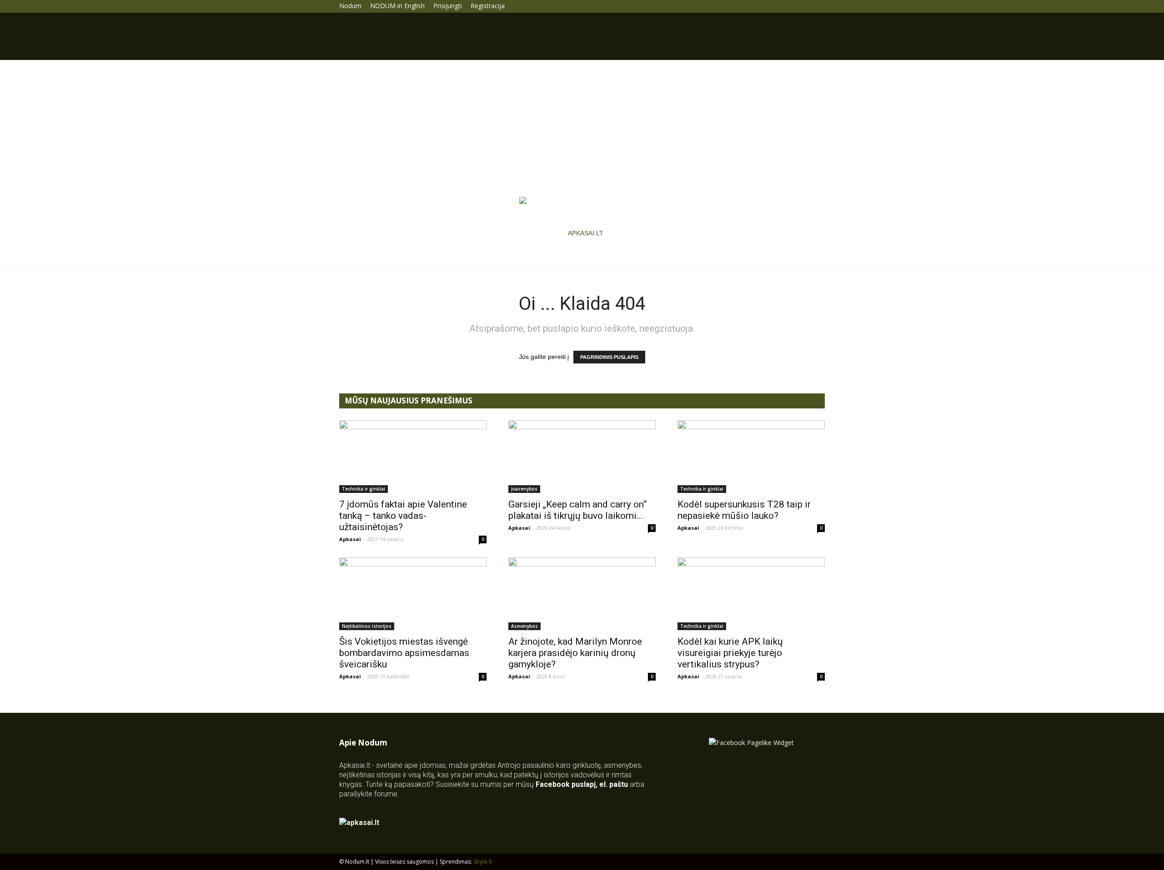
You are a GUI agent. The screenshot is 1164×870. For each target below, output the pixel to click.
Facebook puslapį (566, 784)
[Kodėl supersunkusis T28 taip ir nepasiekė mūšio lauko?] (751, 456)
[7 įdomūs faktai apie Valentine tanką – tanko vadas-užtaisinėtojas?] (413, 456)
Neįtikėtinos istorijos (366, 626)
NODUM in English (397, 5)
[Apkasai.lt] (582, 233)
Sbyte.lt (482, 861)
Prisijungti (447, 5)
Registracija (488, 5)
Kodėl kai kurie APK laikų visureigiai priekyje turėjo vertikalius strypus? (730, 653)
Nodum (350, 5)
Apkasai (350, 539)
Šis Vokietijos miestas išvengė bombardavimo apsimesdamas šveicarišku (404, 653)
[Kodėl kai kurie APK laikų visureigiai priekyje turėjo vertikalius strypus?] (751, 593)
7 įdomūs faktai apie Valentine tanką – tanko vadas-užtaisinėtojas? (403, 515)
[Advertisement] (582, 128)
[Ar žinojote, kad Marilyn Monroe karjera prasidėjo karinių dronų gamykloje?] (582, 593)
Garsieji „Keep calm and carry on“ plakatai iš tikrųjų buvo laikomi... (577, 510)
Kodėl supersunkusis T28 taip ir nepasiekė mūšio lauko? (744, 510)
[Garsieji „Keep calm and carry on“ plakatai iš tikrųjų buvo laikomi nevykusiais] (582, 456)
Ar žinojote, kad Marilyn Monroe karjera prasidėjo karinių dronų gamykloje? (575, 653)
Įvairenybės (524, 489)
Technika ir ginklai (363, 489)
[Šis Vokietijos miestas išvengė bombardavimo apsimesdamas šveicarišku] (413, 593)
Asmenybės (524, 626)
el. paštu (613, 784)
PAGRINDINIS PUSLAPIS (609, 357)
